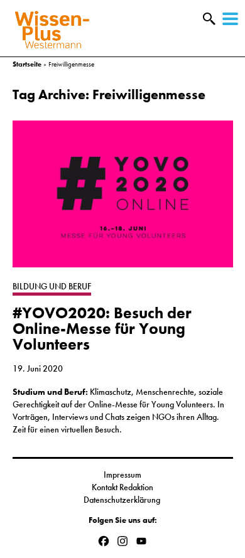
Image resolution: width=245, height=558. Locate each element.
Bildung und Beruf (52, 286)
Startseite (27, 64)
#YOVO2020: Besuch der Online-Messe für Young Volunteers (102, 329)
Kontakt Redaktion (122, 487)
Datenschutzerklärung (123, 499)
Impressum (122, 474)
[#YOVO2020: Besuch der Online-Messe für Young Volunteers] (123, 200)
